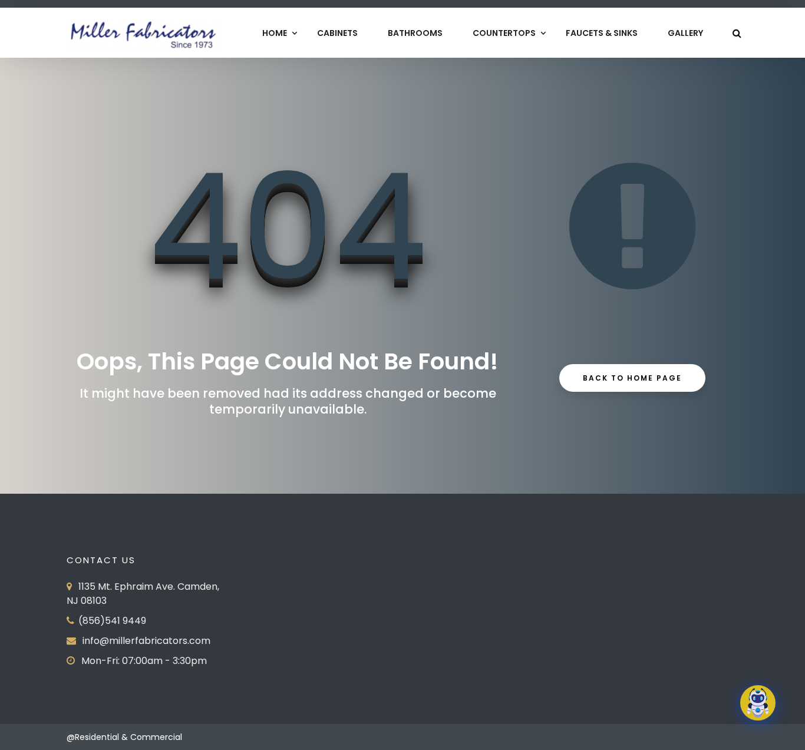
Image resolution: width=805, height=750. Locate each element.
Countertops (504, 33)
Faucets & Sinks (602, 33)
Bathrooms (415, 33)
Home (274, 33)
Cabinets (337, 33)
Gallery (685, 33)
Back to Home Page (632, 378)
